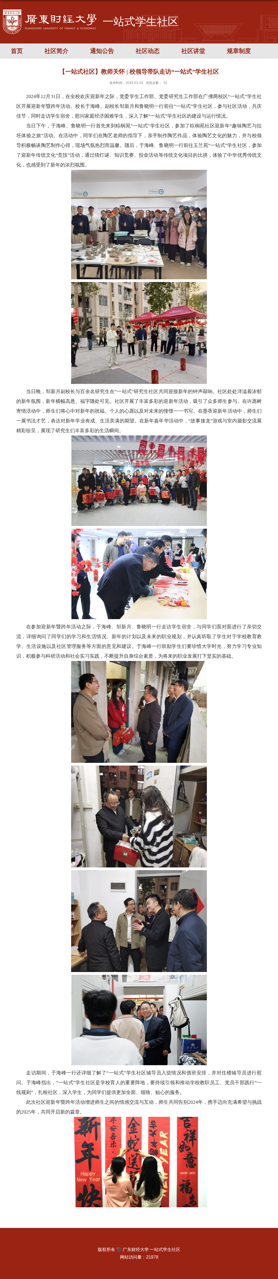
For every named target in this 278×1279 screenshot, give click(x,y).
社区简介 (56, 51)
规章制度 (239, 51)
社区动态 (148, 51)
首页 (17, 51)
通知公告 (102, 51)
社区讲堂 (193, 51)
